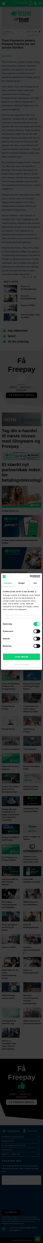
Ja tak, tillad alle (21, 657)
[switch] (36, 631)
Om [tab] (35, 583)
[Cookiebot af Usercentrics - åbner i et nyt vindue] (30, 576)
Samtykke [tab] (8, 583)
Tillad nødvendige (21, 664)
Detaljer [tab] (21, 583)
